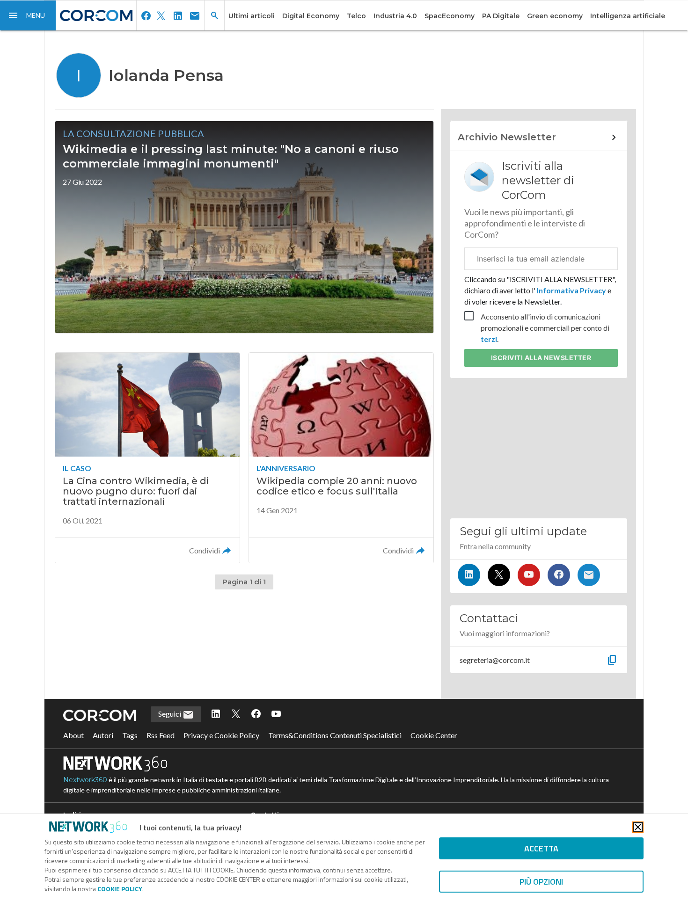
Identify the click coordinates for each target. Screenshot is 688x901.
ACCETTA (541, 848)
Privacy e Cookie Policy (221, 735)
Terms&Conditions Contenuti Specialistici (335, 735)
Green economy (555, 16)
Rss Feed (160, 735)
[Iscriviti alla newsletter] (589, 575)
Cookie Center (433, 735)
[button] (28, 15)
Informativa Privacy (571, 290)
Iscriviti (541, 358)
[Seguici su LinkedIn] (469, 575)
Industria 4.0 (395, 16)
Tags (130, 735)
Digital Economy (310, 16)
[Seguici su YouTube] (529, 575)
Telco (356, 16)
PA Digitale (501, 16)
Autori (103, 735)
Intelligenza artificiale (627, 16)
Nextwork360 (85, 780)
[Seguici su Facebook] (559, 575)
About (73, 735)
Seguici (170, 713)
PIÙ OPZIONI (541, 881)
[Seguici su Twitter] (499, 575)
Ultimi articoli (251, 16)
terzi (489, 338)
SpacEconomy (450, 16)
